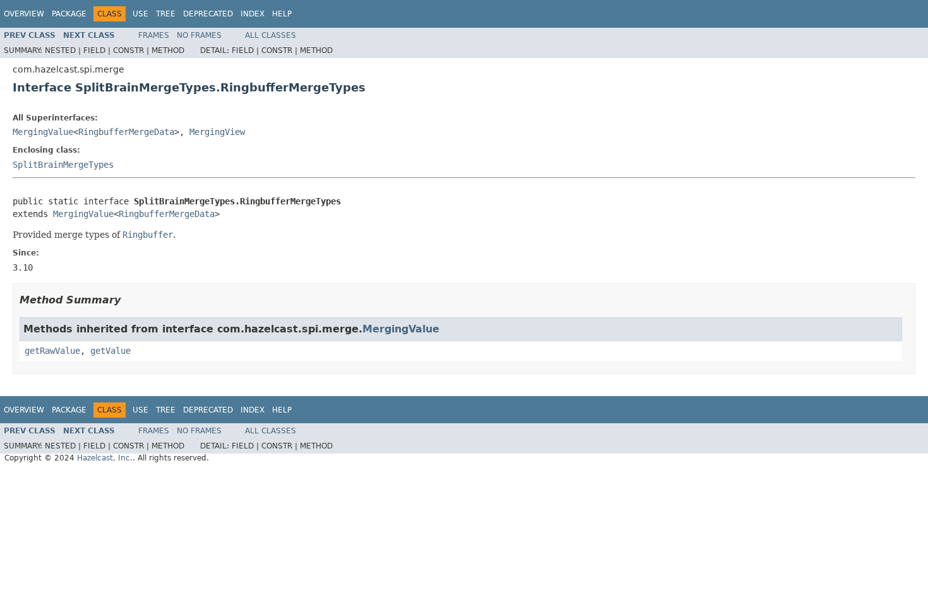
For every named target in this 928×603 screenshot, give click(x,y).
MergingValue (43, 132)
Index (253, 13)
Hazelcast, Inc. (105, 458)
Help (282, 13)
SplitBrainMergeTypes (63, 165)
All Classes (270, 35)
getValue (110, 351)
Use (140, 13)
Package (69, 13)
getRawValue (52, 351)
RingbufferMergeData (126, 132)
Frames (153, 35)
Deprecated (208, 13)
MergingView (217, 132)
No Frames (199, 35)
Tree (165, 13)
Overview (24, 13)
